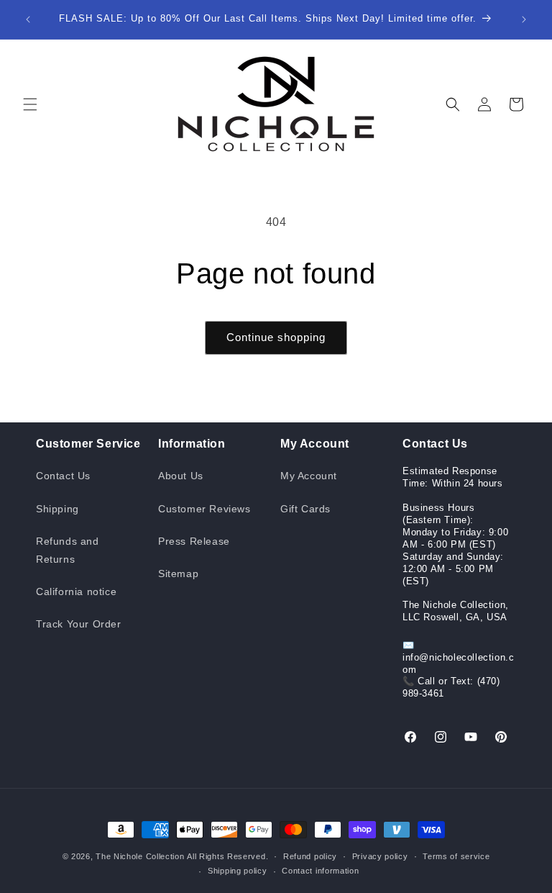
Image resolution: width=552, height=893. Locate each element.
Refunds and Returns (67, 550)
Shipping (57, 509)
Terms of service (456, 856)
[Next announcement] (524, 19)
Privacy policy (380, 856)
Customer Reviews (204, 509)
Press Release (194, 541)
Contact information (320, 870)
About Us (180, 475)
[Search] (453, 104)
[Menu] (30, 104)
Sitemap (178, 573)
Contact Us (63, 475)
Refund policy (310, 856)
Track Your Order (78, 624)
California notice (76, 591)
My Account (308, 475)
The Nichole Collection (140, 856)
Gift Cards (305, 509)
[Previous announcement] (28, 19)
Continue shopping (276, 337)
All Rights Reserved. (227, 856)
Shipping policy (237, 870)
